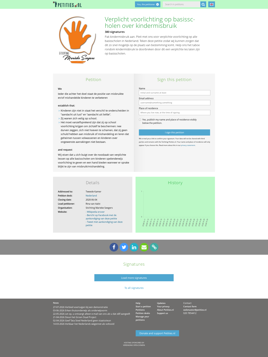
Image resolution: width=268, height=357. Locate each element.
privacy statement (188, 145)
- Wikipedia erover (95, 211)
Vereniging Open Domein (134, 345)
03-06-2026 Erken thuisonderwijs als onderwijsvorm (80, 310)
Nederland (91, 195)
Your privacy (163, 306)
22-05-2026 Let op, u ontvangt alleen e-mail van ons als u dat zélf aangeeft (91, 313)
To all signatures (134, 287)
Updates (161, 303)
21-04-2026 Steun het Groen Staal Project (74, 317)
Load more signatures (134, 277)
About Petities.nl (165, 309)
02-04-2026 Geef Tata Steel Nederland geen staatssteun (82, 320)
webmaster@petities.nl (194, 309)
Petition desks (143, 313)
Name (142, 88)
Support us (162, 313)
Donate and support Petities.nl (157, 333)
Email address (146, 98)
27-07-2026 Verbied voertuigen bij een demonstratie (80, 307)
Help (138, 303)
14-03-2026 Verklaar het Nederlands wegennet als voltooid (83, 323)
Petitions (140, 309)
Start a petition (143, 306)
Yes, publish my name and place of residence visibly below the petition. (169, 121)
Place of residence (148, 108)
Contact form (190, 306)
